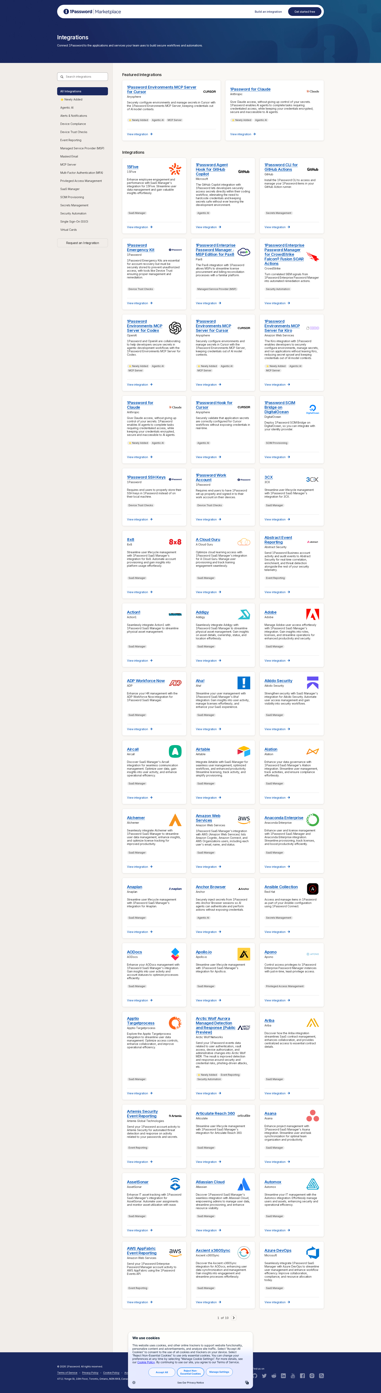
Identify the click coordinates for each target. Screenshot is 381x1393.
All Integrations (70, 91)
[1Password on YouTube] (293, 1375)
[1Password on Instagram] (312, 1375)
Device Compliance (73, 123)
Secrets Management (74, 205)
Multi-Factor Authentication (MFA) (81, 172)
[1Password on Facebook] (302, 1375)
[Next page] (234, 1318)
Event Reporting (70, 140)
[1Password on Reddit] (273, 1375)
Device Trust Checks (73, 132)
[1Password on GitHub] (254, 1375)
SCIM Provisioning (72, 197)
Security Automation (73, 213)
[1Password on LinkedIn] (283, 1375)
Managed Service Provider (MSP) (82, 148)
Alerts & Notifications (73, 115)
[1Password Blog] (321, 1375)
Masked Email (69, 156)
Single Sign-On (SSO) (74, 221)
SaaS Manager (70, 189)
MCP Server (68, 164)
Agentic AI (66, 107)
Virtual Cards (68, 229)
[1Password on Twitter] (264, 1375)
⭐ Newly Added (71, 99)
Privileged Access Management (81, 180)
